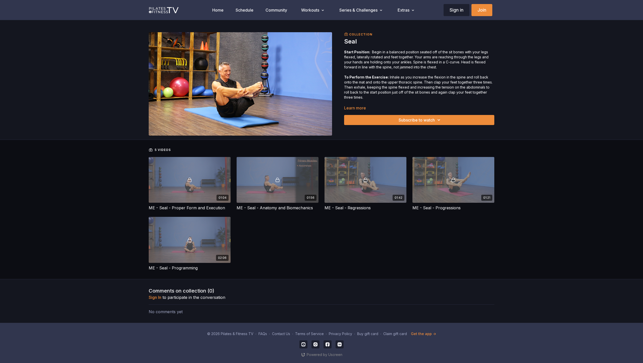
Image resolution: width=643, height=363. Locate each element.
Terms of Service (309, 334)
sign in (155, 297)
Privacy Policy (340, 334)
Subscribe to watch (417, 120)
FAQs (262, 334)
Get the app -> (423, 334)
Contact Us (281, 334)
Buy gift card (367, 334)
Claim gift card (395, 334)
